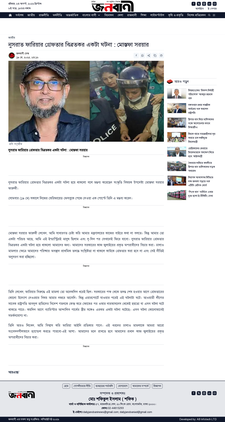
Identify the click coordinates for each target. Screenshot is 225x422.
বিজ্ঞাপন (157, 386)
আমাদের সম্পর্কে (140, 386)
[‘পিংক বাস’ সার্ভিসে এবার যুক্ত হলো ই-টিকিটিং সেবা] (176, 195)
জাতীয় (31, 15)
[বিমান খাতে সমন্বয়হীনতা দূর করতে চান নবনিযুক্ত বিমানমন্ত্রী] (176, 137)
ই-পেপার (212, 8)
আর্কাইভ (200, 8)
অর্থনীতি (57, 15)
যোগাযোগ (122, 386)
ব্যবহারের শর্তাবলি (104, 386)
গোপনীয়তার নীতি (82, 386)
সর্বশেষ (20, 15)
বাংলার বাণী (89, 15)
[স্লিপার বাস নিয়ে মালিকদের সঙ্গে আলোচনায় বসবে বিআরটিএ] (176, 122)
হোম (66, 386)
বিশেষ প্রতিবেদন (196, 15)
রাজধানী (132, 15)
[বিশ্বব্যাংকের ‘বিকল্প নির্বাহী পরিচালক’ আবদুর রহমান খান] (176, 93)
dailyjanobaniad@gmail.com (136, 412)
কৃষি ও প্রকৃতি (175, 15)
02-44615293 (116, 408)
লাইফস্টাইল (157, 15)
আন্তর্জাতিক (72, 15)
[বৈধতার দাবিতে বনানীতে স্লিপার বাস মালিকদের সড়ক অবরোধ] (176, 166)
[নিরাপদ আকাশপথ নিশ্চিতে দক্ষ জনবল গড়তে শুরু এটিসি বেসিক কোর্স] (176, 180)
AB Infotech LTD (207, 419)
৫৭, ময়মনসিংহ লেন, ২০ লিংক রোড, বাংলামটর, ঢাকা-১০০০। (126, 404)
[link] (11, 38)
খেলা (120, 15)
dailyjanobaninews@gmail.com (100, 412)
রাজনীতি (44, 15)
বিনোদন (109, 15)
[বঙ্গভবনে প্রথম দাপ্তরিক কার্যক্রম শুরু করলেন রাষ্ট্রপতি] (176, 108)
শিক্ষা (143, 15)
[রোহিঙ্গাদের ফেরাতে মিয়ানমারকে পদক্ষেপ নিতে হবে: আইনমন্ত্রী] (176, 151)
